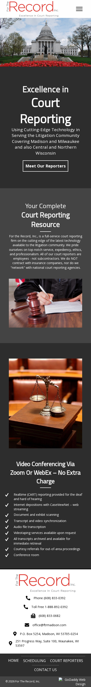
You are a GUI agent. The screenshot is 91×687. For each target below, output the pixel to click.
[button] (45, 165)
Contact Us (45, 669)
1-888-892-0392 (56, 607)
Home (13, 660)
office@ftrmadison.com (49, 625)
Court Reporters (66, 660)
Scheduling (34, 660)
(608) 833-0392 (54, 598)
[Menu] (79, 9)
